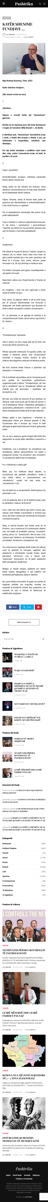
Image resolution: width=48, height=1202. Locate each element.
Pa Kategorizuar (8, 881)
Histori (5, 858)
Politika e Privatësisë (24, 1179)
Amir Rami (28, 1197)
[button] (3, 3)
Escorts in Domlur (9, 790)
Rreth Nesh (17, 1175)
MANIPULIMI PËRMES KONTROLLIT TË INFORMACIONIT (24, 755)
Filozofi (5, 853)
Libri (4, 872)
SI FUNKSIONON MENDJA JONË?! (29, 704)
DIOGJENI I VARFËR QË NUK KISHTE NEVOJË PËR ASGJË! (27, 718)
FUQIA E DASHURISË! (24, 670)
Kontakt (27, 1175)
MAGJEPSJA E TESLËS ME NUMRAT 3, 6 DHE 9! (26, 655)
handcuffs (6, 827)
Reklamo (36, 1175)
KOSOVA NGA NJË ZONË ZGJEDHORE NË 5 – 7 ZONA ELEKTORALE (23, 1076)
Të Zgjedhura (7, 895)
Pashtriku (24, 3)
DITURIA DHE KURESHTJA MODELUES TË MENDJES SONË (20, 1139)
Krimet (5, 862)
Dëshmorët (6, 844)
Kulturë (5, 867)
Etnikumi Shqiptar (9, 848)
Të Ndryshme (7, 890)
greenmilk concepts (9, 800)
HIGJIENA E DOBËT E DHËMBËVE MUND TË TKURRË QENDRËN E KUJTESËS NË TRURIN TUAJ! (28, 687)
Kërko (43, 639)
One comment (29, 37)
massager (6, 818)
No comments (31, 967)
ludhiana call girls (9, 809)
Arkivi (8, 1175)
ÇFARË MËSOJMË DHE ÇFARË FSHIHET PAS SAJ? (28, 770)
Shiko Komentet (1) (24, 622)
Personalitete (7, 886)
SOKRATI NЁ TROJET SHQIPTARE (24, 739)
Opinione (7, 18)
